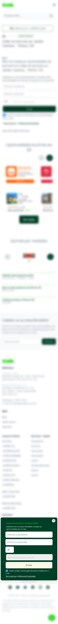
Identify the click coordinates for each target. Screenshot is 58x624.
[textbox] (29, 557)
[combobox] (29, 557)
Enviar (29, 565)
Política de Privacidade (26, 576)
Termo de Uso (11, 576)
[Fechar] (53, 520)
